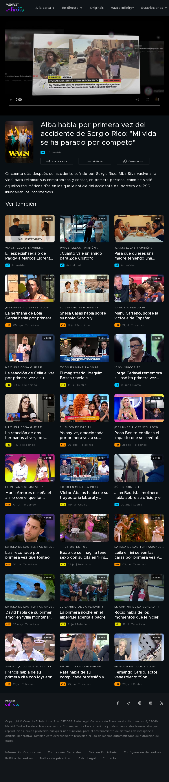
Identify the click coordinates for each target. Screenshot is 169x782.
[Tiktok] (129, 703)
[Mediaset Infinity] (15, 7)
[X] (162, 703)
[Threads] (140, 703)
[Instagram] (151, 703)
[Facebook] (118, 703)
